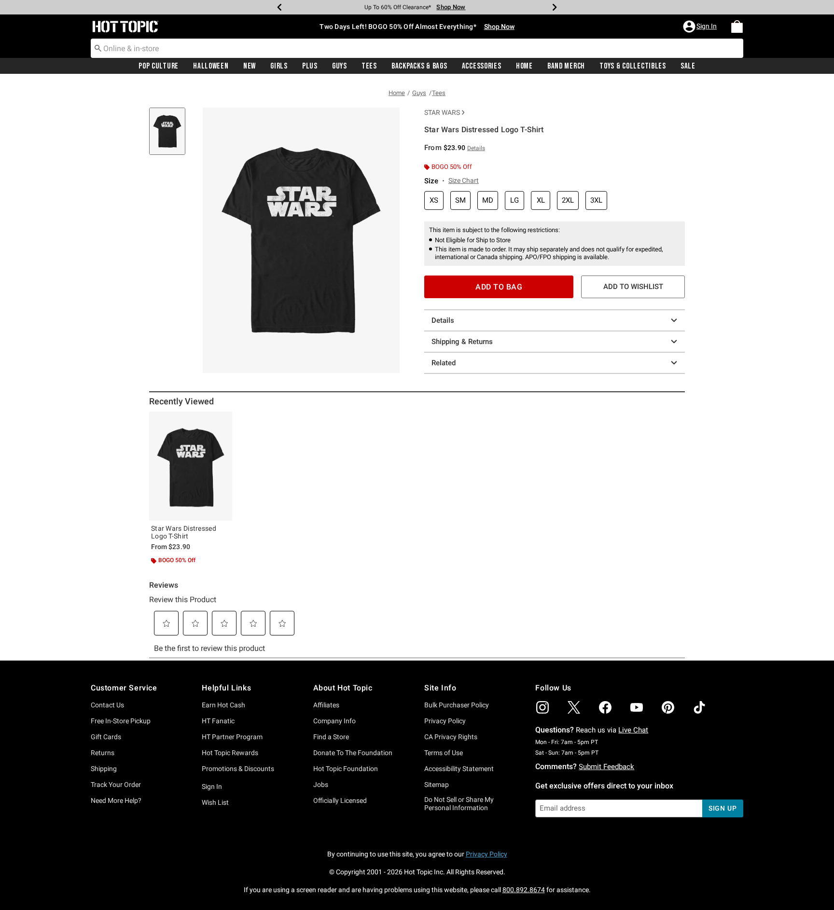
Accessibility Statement (459, 768)
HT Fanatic (218, 721)
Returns (102, 753)
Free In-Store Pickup (121, 721)
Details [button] (476, 148)
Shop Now (444, 7)
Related (443, 362)
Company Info (334, 721)
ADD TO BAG (498, 286)
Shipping (104, 768)
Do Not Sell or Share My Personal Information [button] (459, 804)
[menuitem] (737, 26)
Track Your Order (116, 784)
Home (524, 66)
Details (442, 320)
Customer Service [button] (124, 687)
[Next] (554, 7)
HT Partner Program (232, 737)
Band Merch (566, 66)
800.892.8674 (523, 890)
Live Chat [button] (633, 730)
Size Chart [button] (463, 180)
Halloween (210, 66)
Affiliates (326, 705)
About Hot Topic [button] (343, 687)
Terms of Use (443, 753)
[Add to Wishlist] (222, 421)
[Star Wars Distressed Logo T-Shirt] (190, 466)
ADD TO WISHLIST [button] (633, 286)
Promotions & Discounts (238, 768)
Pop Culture (159, 66)
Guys (339, 66)
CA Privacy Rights (450, 737)
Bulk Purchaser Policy (456, 705)
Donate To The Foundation (352, 753)
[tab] (171, 136)
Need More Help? (116, 800)
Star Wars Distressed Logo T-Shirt (183, 532)
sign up (723, 808)
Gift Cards (106, 737)
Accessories (481, 66)
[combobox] (417, 48)
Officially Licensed (340, 800)
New (249, 66)
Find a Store (331, 737)
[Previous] (279, 7)
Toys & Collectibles (632, 66)
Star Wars (442, 112)
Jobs (320, 784)
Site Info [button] (440, 687)
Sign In (212, 786)
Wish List (215, 802)
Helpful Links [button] (226, 687)
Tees (369, 66)
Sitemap (436, 784)
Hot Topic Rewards (230, 753)
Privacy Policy (445, 721)
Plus (310, 66)
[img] (542, 707)
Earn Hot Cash (223, 705)
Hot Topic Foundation (345, 768)
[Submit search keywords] (98, 47)
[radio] (434, 200)
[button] (701, 26)
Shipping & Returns (462, 341)
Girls (279, 66)
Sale (688, 66)
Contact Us (107, 705)
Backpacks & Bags (419, 66)
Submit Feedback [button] (606, 766)
